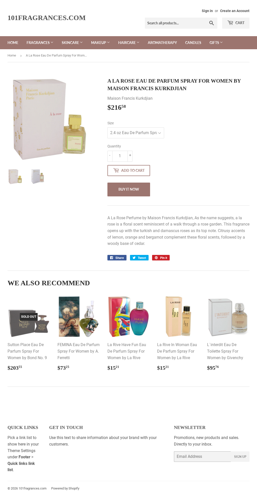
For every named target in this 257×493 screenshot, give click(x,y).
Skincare (71, 42)
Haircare (127, 42)
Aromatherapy (162, 42)
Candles (193, 42)
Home (13, 42)
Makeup (99, 42)
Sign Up (240, 457)
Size (110, 123)
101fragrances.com (47, 18)
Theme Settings (21, 450)
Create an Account (234, 11)
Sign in (207, 11)
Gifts (215, 42)
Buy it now (128, 189)
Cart (239, 23)
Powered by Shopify (65, 488)
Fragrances (38, 42)
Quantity (114, 146)
